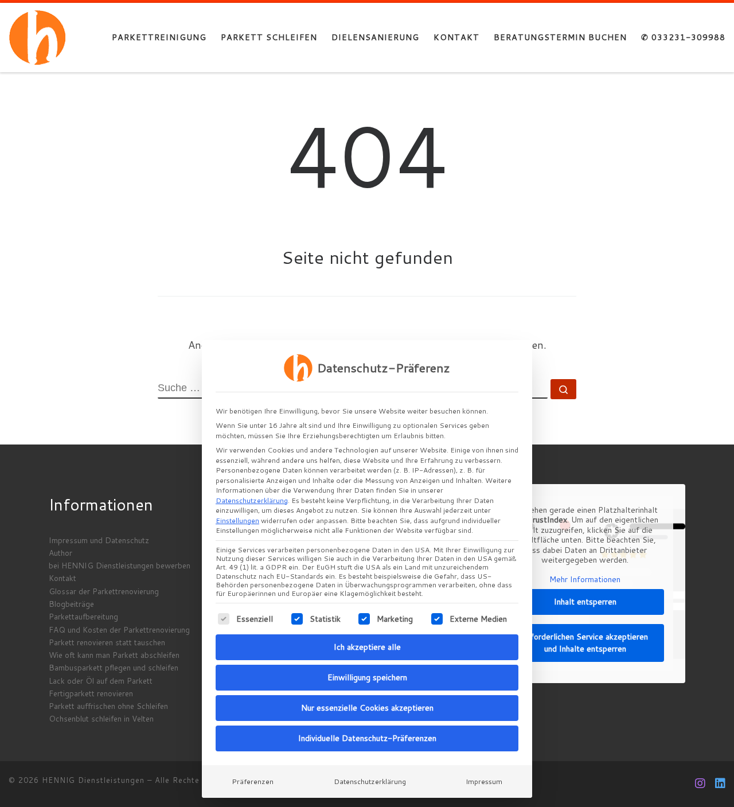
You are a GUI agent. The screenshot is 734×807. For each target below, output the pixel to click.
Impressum (484, 781)
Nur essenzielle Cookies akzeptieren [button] (367, 708)
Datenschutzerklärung (252, 500)
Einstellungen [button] (237, 520)
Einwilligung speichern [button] (367, 677)
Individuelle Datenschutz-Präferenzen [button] (367, 738)
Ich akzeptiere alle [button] (367, 647)
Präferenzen (253, 781)
